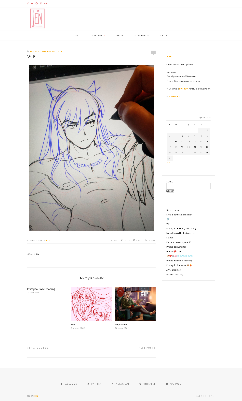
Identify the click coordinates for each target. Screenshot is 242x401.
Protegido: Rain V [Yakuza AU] (181, 228)
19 (182, 147)
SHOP (163, 35)
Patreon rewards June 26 (178, 242)
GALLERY (97, 35)
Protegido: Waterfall (176, 246)
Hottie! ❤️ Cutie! (174, 251)
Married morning (174, 274)
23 (207, 147)
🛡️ (167, 219)
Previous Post (39, 347)
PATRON (183, 88)
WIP (60, 51)
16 (207, 141)
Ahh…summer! (173, 269)
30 (207, 152)
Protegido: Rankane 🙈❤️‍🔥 (179, 265)
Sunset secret (173, 210)
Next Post (146, 347)
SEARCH (170, 181)
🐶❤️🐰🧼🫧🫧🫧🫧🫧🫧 (179, 256)
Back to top (204, 396)
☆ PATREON (141, 35)
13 (188, 141)
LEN (36, 396)
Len (48, 240)
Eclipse (169, 237)
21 (195, 147)
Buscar (170, 191)
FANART (35, 51)
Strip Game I (121, 324)
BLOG (120, 35)
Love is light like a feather (179, 214)
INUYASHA (48, 51)
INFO (78, 35)
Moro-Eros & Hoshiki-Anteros (180, 233)
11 (176, 141)
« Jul (168, 162)
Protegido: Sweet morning (41, 288)
